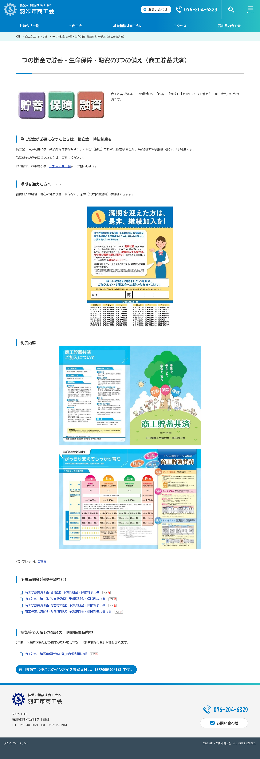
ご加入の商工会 (60, 166)
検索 (231, 9)
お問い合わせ (157, 9)
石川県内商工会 (229, 25)
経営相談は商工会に (127, 25)
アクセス (180, 25)
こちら (41, 561)
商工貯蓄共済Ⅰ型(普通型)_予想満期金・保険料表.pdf (62, 592)
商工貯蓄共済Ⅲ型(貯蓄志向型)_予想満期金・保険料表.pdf (65, 605)
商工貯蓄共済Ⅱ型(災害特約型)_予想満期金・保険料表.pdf (65, 598)
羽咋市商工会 (223, 743)
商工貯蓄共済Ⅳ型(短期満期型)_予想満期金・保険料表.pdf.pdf (68, 611)
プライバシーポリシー (16, 743)
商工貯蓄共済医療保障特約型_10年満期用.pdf (56, 653)
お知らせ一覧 (29, 25)
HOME (18, 36)
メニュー (250, 9)
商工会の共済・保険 (36, 36)
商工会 (77, 25)
